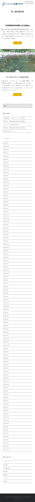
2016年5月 (5, 260)
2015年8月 (5, 280)
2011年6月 (5, 436)
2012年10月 (6, 384)
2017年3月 (5, 234)
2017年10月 (6, 221)
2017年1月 (5, 241)
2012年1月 (5, 414)
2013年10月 (6, 345)
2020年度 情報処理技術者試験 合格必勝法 (14, 127)
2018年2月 (5, 208)
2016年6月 (5, 257)
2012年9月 (5, 387)
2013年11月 (6, 342)
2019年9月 (5, 175)
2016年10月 (6, 247)
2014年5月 (5, 322)
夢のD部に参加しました (9, 131)
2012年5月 (5, 400)
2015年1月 (5, 299)
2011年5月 (5, 440)
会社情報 (5, 465)
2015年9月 (5, 277)
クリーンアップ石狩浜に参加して (11, 124)
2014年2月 (5, 332)
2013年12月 (6, 338)
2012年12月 (6, 378)
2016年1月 (5, 267)
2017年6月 (5, 228)
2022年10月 (6, 146)
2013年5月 (5, 361)
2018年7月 (5, 195)
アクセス (5, 478)
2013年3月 (5, 368)
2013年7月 (5, 355)
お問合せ (5, 481)
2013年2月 (5, 371)
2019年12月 (6, 166)
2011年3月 (5, 446)
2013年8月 (5, 351)
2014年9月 (5, 309)
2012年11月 (6, 381)
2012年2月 (5, 410)
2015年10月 (6, 273)
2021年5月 (5, 153)
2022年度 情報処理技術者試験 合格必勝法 (14, 121)
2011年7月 (5, 433)
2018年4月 (5, 205)
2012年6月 (5, 397)
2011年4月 (5, 443)
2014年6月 (5, 319)
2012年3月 (5, 407)
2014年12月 (6, 303)
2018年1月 (5, 211)
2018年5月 (5, 201)
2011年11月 (6, 420)
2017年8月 (5, 224)
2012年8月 (5, 391)
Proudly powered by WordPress (13, 496)
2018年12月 (6, 182)
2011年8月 (5, 430)
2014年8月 (5, 312)
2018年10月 (6, 185)
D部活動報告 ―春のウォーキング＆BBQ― (14, 118)
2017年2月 (5, 237)
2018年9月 (5, 188)
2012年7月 (5, 394)
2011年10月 (6, 423)
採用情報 (5, 474)
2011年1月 (5, 449)
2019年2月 (5, 179)
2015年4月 (5, 290)
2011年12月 (6, 417)
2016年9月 (5, 250)
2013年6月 (5, 358)
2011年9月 (5, 427)
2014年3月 (5, 329)
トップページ (6, 461)
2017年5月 (5, 231)
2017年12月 (6, 215)
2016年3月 (5, 263)
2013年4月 (5, 365)
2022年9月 (5, 149)
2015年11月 (6, 270)
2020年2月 (5, 162)
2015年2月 (5, 296)
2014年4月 (5, 325)
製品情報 (5, 471)
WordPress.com (17, 498)
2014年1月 (5, 335)
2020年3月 (5, 159)
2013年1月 (5, 374)
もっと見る (17, 94)
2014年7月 (5, 316)
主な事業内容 (6, 468)
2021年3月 (5, 156)
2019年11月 (6, 169)
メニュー (30, 2)
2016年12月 (6, 244)
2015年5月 (5, 286)
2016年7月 (5, 254)
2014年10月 (6, 306)
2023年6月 (5, 143)
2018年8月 (5, 192)
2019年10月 (6, 172)
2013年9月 (5, 348)
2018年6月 (5, 198)
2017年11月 (6, 218)
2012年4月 (5, 404)
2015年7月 (5, 283)
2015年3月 (5, 293)
